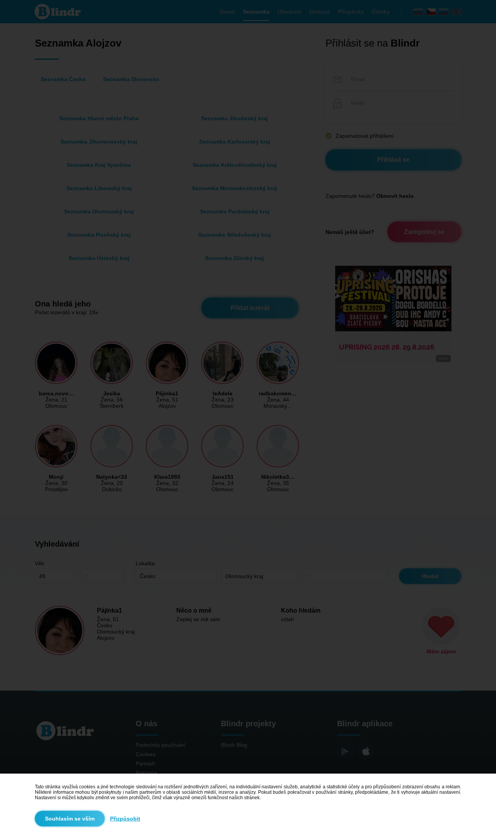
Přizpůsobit (125, 818)
